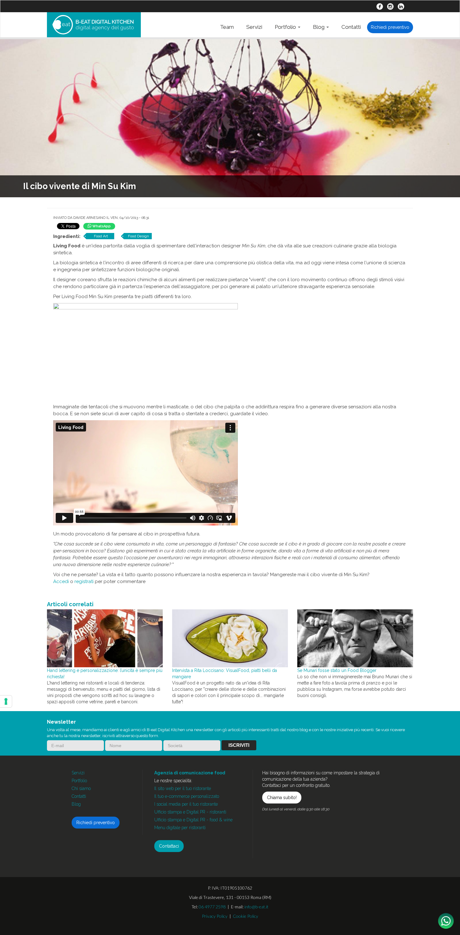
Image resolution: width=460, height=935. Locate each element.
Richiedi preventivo (390, 27)
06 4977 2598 (212, 906)
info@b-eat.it (256, 906)
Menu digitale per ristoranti (180, 827)
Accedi (61, 581)
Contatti (351, 27)
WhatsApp (101, 226)
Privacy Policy (214, 916)
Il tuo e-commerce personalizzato (186, 796)
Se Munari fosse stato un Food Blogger (336, 670)
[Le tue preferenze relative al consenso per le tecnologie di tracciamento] (6, 701)
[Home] (94, 24)
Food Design (138, 236)
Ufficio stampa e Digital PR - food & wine (193, 819)
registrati (84, 581)
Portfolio (286, 27)
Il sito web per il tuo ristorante (182, 788)
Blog (319, 27)
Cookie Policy (245, 916)
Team (227, 27)
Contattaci (169, 846)
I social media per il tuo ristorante (186, 804)
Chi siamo (81, 788)
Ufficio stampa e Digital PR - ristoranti (190, 811)
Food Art (101, 236)
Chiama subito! (282, 797)
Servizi (254, 27)
